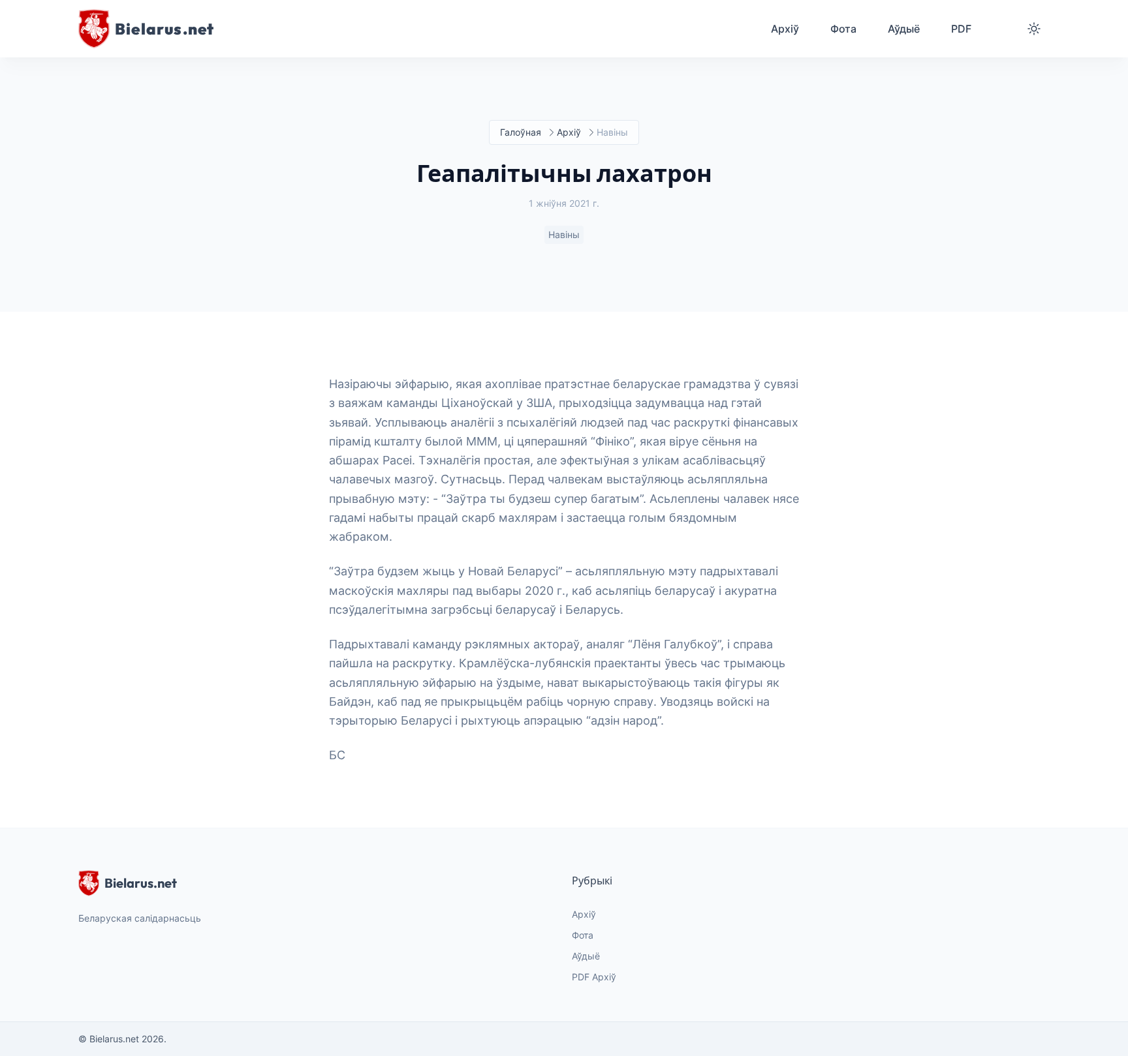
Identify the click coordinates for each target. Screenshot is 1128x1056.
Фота (582, 935)
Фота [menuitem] (843, 28)
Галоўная (520, 132)
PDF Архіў (594, 976)
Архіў (569, 132)
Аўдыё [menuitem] (904, 28)
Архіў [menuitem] (785, 28)
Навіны (564, 234)
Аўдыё (586, 955)
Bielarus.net (140, 883)
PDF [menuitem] (961, 28)
